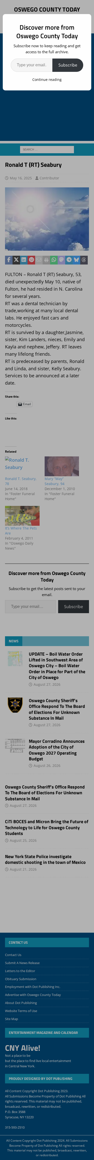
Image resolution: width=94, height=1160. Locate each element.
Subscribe (67, 65)
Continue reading (47, 79)
